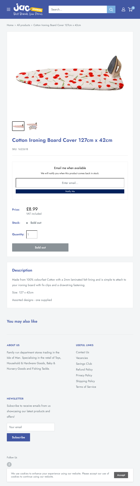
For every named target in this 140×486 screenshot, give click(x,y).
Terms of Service (86, 387)
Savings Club (84, 364)
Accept (121, 475)
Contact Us (82, 352)
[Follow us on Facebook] (9, 464)
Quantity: (18, 234)
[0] (130, 9)
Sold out (40, 247)
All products (23, 25)
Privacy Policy (84, 375)
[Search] (111, 9)
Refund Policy (84, 369)
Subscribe (18, 437)
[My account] (123, 9)
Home (10, 25)
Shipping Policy (85, 381)
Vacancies (82, 358)
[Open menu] (8, 9)
